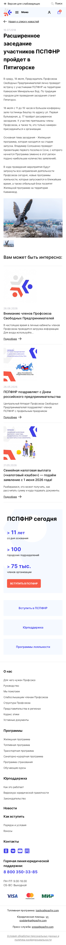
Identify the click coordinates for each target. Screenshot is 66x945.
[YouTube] (20, 850)
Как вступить (14, 816)
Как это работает (14, 787)
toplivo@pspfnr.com (47, 910)
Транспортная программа (19, 750)
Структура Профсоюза (17, 702)
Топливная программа (17, 744)
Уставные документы (16, 719)
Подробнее (10, 338)
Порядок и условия (15, 825)
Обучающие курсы (15, 767)
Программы (13, 730)
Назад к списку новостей (23, 21)
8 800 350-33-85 (20, 872)
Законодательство (15, 798)
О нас (8, 671)
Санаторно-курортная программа (23, 756)
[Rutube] (27, 850)
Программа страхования (18, 761)
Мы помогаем (12, 691)
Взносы (8, 830)
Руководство (11, 685)
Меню (25, 12)
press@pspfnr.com (43, 926)
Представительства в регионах (22, 708)
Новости (10, 808)
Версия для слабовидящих (24, 3)
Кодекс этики (11, 714)
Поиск (58, 3)
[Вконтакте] (13, 850)
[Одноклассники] (6, 850)
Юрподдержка (33, 627)
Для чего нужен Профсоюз (19, 680)
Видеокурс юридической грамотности (26, 792)
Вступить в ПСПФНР (33, 608)
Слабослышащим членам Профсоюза (26, 697)
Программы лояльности (33, 647)
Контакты (11, 841)
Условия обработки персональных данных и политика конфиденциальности (33, 937)
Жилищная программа (17, 739)
